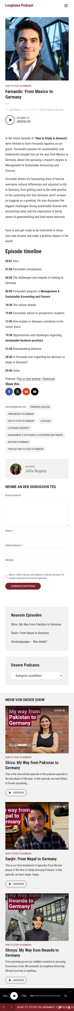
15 (4, 995)
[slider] (45, 995)
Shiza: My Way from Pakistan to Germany (36, 624)
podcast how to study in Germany (26, 449)
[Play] (14, 996)
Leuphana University (19, 428)
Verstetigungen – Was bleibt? (29, 642)
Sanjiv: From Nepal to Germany (30, 633)
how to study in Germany (21, 421)
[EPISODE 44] (37, 917)
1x (65, 995)
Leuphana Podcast (19, 5)
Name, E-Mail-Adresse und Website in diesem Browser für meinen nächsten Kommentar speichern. (36, 576)
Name (9, 530)
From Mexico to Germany (21, 414)
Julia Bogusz (15, 109)
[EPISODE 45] (37, 825)
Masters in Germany (18, 442)
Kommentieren (13, 495)
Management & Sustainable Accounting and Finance (35, 435)
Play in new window (29, 379)
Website (9, 559)
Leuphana (45, 421)
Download (49, 379)
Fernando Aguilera (40, 407)
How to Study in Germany (18, 86)
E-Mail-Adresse (14, 545)
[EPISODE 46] (37, 729)
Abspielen (18, 792)
